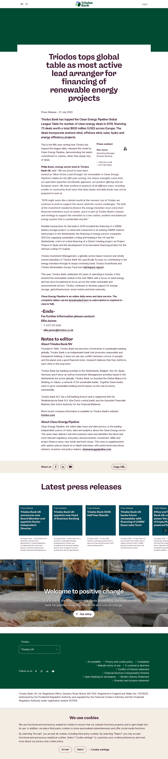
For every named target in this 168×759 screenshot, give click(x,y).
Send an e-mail (105, 162)
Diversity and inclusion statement (131, 680)
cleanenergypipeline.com (96, 449)
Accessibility (94, 661)
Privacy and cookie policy (119, 661)
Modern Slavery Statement (134, 676)
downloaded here (79, 300)
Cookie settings (100, 749)
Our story (85, 614)
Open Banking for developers (100, 676)
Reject (80, 749)
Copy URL (119, 466)
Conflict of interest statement (133, 669)
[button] (165, 530)
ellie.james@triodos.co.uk (58, 330)
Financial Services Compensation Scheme (126, 673)
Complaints (143, 661)
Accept (65, 749)
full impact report (93, 267)
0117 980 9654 (105, 165)
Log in (144, 4)
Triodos (25, 641)
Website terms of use (109, 665)
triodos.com (48, 415)
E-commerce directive (137, 665)
